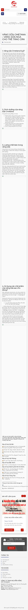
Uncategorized (12, 22)
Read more (9, 530)
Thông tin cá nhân (7, 577)
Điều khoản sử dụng (8, 564)
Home (4, 22)
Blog (4, 563)
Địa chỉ (4, 576)
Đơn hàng (5, 572)
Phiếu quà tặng (6, 574)
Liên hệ (4, 561)
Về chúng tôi (6, 559)
